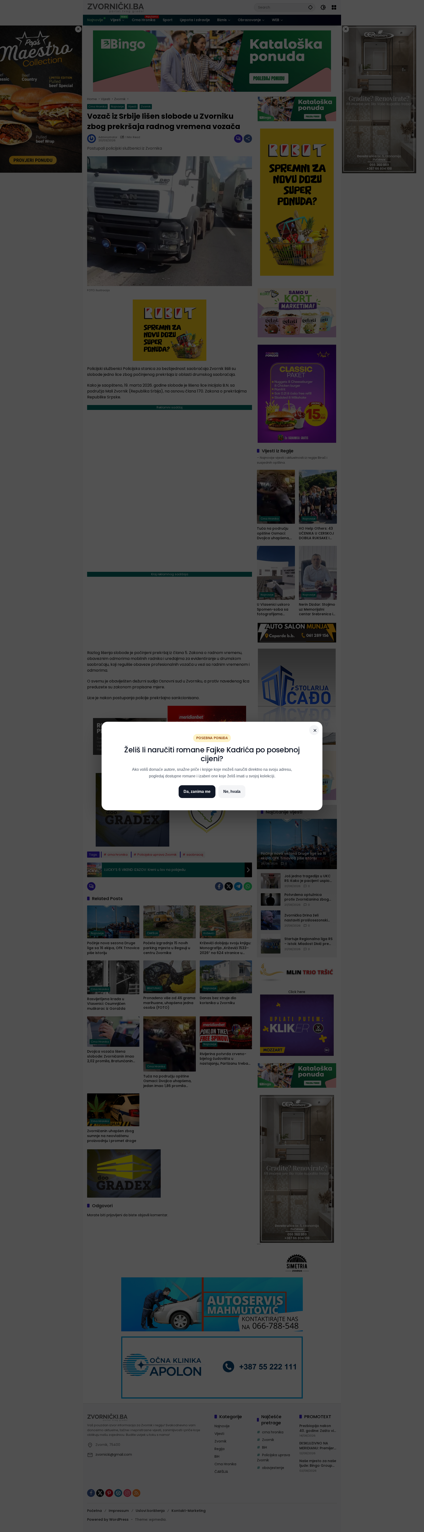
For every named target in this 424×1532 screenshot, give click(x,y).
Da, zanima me (197, 791)
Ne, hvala (231, 791)
